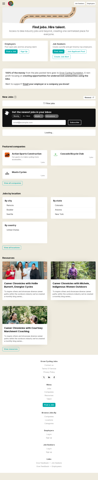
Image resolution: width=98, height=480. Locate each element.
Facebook (54, 377)
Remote (10, 205)
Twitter (44, 377)
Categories (49, 423)
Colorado (59, 205)
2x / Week (26, 116)
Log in (49, 434)
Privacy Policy (49, 372)
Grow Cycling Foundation (71, 73)
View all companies (12, 183)
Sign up (49, 438)
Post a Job (11, 51)
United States (13, 230)
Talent (49, 399)
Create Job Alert (61, 57)
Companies (49, 392)
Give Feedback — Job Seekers (49, 463)
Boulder (10, 210)
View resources (11, 349)
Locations (49, 420)
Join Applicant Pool (76, 51)
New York (59, 214)
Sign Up (24, 51)
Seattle (10, 214)
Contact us (49, 365)
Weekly (16, 116)
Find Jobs (58, 51)
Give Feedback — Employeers (49, 466)
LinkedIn (49, 377)
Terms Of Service (49, 368)
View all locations (12, 248)
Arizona (58, 210)
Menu (4, 3)
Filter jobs (50, 103)
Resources (49, 395)
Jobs (49, 388)
